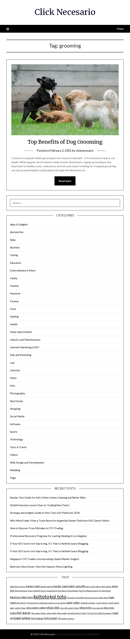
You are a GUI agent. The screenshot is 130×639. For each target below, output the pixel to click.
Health (14, 324)
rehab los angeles (87, 603)
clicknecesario (85, 150)
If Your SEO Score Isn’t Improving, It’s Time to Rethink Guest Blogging (49, 543)
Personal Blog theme (88, 634)
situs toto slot (97, 608)
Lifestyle (15, 370)
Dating (14, 255)
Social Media (17, 416)
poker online (73, 602)
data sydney (106, 586)
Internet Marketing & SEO (24, 347)
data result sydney (93, 586)
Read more (65, 180)
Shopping (15, 408)
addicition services (18, 586)
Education (15, 262)
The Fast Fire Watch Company (99, 613)
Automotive (16, 232)
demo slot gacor (21, 591)
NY (25, 603)
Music (13, 377)
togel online (21, 618)
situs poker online (36, 607)
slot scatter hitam (38, 613)
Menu (120, 28)
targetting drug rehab (76, 613)
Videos (14, 454)
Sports (13, 431)
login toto (20, 603)
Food (13, 308)
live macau (71, 598)
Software (15, 424)
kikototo (15, 597)
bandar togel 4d (46, 586)
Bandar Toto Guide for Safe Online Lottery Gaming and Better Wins (48, 497)
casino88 (80, 586)
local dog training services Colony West (92, 598)
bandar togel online (64, 586)
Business (15, 247)
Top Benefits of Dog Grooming (65, 142)
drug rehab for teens (37, 591)
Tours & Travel (18, 447)
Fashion (14, 285)
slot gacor (23, 613)
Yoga (13, 477)
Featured (15, 293)
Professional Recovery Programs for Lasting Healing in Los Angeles (48, 535)
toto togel (50, 618)
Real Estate (16, 401)
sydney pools (62, 613)
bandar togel (33, 586)
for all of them (105, 591)
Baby (13, 239)
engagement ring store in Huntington (62, 591)
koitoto (41, 596)
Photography (17, 393)
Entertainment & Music (23, 270)
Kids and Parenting (20, 354)
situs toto (85, 607)
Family (13, 278)
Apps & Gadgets (19, 224)
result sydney (101, 603)
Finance (14, 301)
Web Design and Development (27, 462)
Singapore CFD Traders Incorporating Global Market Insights (44, 558)
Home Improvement (21, 331)
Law (12, 362)
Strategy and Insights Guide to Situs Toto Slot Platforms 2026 (45, 512)
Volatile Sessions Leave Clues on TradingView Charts (40, 505)
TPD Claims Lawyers (65, 618)
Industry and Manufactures (25, 339)
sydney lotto (51, 613)
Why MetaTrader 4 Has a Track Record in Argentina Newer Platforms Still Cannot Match (59, 520)
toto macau (37, 618)
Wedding (15, 470)
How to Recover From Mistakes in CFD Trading (36, 528)
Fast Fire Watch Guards (89, 591)
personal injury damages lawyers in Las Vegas (46, 603)
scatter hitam (20, 608)
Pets (12, 385)
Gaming (14, 316)
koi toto (58, 596)
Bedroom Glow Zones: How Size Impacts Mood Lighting (41, 566)
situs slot (52, 607)
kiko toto (27, 597)
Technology (16, 439)
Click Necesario (65, 12)
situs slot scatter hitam (69, 608)
